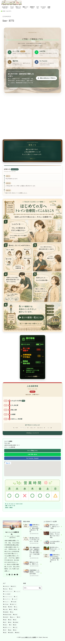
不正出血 (6, 604)
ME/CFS (14, 586)
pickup (6, 589)
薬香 (15, 624)
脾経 (10, 622)
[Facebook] (9, 574)
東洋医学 (6, 617)
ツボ (16, 596)
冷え (16, 606)
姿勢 (16, 609)
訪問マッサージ (8, 627)
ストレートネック (8, 596)
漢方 (19, 617)
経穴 (5, 622)
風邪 (5, 632)
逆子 (5, 630)
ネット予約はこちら (32, 450)
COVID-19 (7, 586)
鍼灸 (10, 630)
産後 (10, 619)
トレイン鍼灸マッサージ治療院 (28, 637)
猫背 (5, 619)
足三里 (15, 627)
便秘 (5, 606)
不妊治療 (14, 601)
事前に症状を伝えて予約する (47, 78)
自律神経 (16, 622)
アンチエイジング (8, 591)
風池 (15, 630)
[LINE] (17, 574)
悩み (12, 612)
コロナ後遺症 (7, 594)
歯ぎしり (13, 617)
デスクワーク (7, 599)
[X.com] (7, 574)
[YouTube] (14, 574)
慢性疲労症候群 (8, 614)
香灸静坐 (11, 632)
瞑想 (15, 619)
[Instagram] (12, 574)
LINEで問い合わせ (32, 454)
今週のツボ (13, 604)
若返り (6, 624)
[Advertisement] (32, 119)
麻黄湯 (17, 632)
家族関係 (6, 612)
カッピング (17, 591)
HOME (3, 11)
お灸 (11, 589)
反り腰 (6, 609)
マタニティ (7, 601)
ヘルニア (15, 599)
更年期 (15, 614)
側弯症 (10, 606)
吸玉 (11, 609)
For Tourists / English (32, 458)
